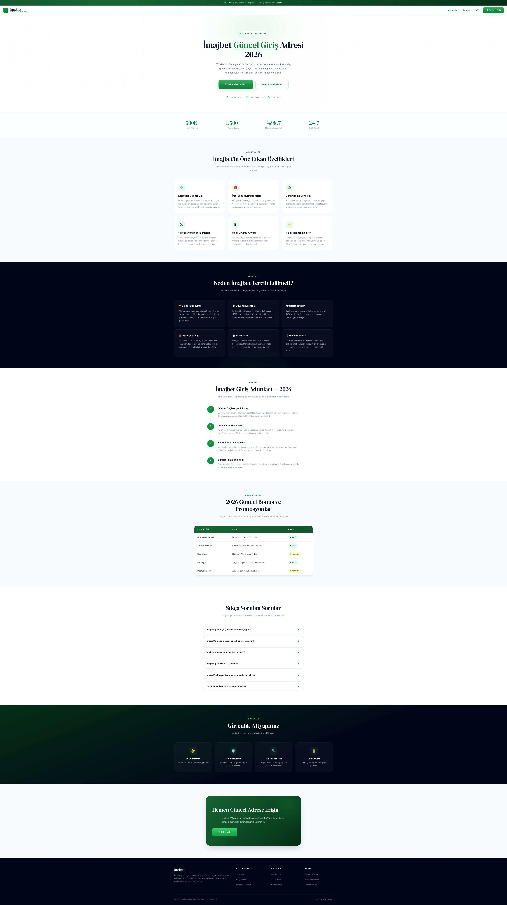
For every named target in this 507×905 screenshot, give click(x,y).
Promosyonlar (276, 885)
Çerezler (323, 899)
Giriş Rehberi (241, 879)
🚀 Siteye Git (224, 832)
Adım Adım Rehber (272, 84)
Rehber (466, 10)
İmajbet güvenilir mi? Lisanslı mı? (253, 663)
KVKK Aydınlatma (312, 879)
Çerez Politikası (311, 885)
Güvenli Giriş (495, 10)
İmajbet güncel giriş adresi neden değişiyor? (253, 629)
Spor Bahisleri (276, 874)
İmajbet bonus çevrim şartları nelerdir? (253, 652)
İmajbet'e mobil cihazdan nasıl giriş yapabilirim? (253, 641)
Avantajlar (453, 10)
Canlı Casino (276, 879)
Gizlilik (316, 899)
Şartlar (330, 899)
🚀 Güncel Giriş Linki (235, 84)
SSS (477, 10)
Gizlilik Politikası (311, 874)
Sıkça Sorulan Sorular (245, 885)
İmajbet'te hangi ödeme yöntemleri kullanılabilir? (253, 675)
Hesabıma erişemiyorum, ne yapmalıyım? (253, 686)
